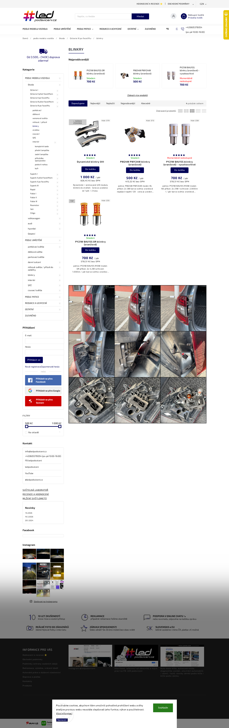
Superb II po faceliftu (39, 181)
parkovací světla (36, 257)
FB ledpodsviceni (33, 460)
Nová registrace (33, 366)
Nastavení (62, 720)
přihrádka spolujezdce (40, 159)
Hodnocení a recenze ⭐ (150, 3)
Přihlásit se (34, 360)
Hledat (140, 16)
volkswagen (34, 218)
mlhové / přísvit (40, 122)
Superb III (34, 185)
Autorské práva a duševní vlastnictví (42, 672)
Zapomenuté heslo (50, 366)
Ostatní (31, 233)
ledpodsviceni (32, 467)
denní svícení (34, 262)
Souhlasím (163, 707)
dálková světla (35, 251)
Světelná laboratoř (35, 490)
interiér (36, 141)
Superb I (34, 174)
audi (30, 223)
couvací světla (35, 290)
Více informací (64, 713)
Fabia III (33, 201)
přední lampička (42, 150)
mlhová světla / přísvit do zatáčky (40, 268)
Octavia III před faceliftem (42, 101)
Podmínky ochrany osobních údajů (40, 663)
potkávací (37, 110)
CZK (202, 4)
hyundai (32, 228)
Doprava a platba (31, 677)
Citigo (32, 213)
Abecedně (145, 103)
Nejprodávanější (128, 103)
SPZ (34, 137)
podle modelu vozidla (37, 78)
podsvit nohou (41, 164)
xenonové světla (40, 118)
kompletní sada (42, 146)
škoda (31, 84)
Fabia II (33, 197)
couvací (36, 134)
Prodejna (27, 685)
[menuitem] (37, 29)
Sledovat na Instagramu (45, 601)
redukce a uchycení (36, 303)
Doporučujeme (78, 103)
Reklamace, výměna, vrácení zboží (40, 668)
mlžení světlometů (35, 498)
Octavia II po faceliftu (39, 98)
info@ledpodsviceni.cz (36, 451)
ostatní (29, 309)
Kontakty (27, 681)
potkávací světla (36, 246)
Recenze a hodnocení (36, 494)
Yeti (31, 209)
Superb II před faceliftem (41, 177)
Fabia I (33, 193)
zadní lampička (41, 154)
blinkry (36, 126)
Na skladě (44, 432)
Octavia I (34, 90)
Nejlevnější (95, 103)
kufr (36, 168)
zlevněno (30, 315)
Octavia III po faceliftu (40, 105)
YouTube (29, 473)
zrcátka (36, 130)
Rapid (32, 189)
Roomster (34, 205)
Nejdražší (110, 103)
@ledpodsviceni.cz (34, 479)
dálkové (36, 114)
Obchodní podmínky (179, 3)
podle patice (32, 296)
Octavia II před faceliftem (41, 94)
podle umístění (33, 240)
